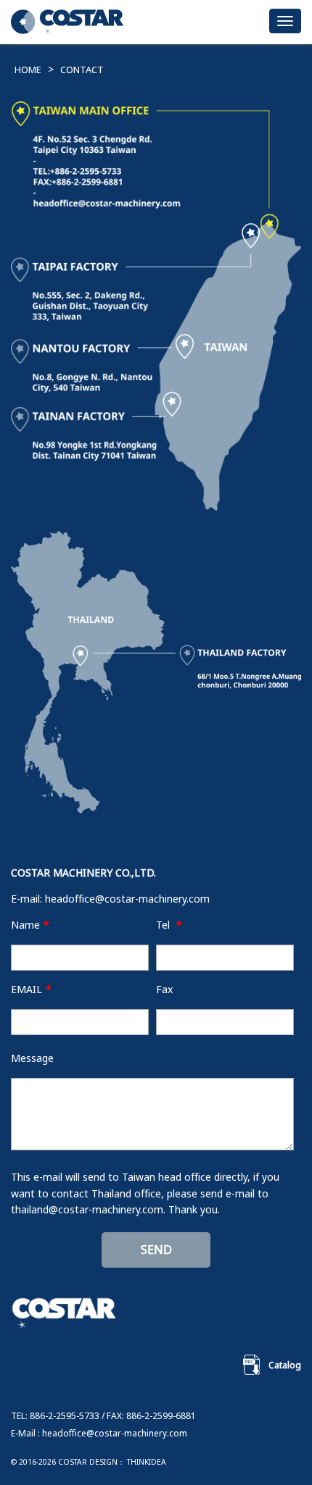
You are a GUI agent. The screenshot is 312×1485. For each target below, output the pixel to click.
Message (32, 1058)
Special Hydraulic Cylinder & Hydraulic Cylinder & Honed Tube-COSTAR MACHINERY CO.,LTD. (69, 23)
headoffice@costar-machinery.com (127, 898)
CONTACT (82, 69)
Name (30, 925)
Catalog (284, 1365)
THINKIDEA (146, 1462)
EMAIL (31, 989)
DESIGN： (107, 1462)
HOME (28, 69)
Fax (164, 989)
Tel (169, 925)
